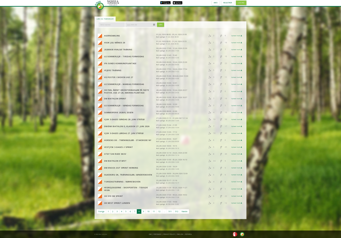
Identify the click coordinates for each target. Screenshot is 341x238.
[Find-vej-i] (241, 234)
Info (216, 3)
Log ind (241, 3)
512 (176, 211)
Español (188, 234)
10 (148, 211)
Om (150, 234)
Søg (161, 24)
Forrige (101, 211)
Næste (184, 211)
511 (170, 211)
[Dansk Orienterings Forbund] (234, 234)
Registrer (227, 3)
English (180, 234)
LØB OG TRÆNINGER (105, 19)
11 (154, 211)
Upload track (236, 36)
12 (159, 211)
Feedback (157, 234)
